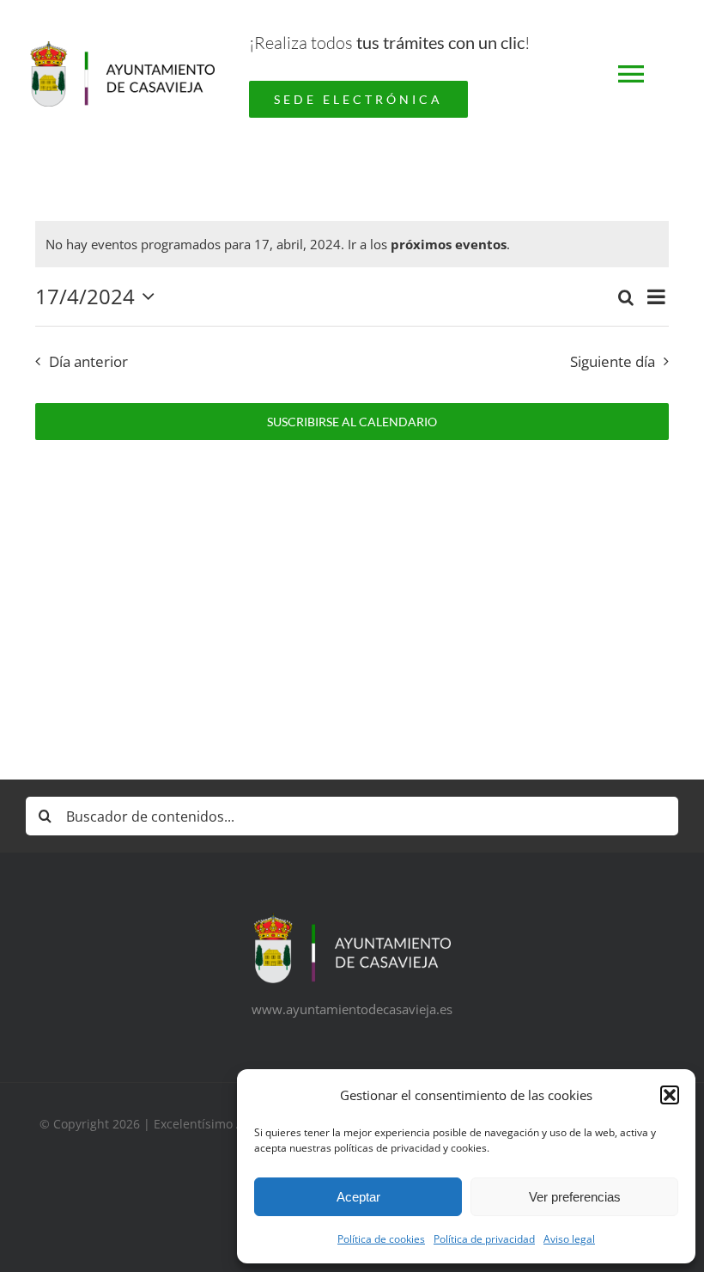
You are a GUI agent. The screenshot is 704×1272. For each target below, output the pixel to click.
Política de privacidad (484, 1239)
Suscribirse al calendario (352, 421)
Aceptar (358, 1196)
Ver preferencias (575, 1196)
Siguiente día (612, 361)
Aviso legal (569, 1239)
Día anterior (88, 361)
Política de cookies (381, 1239)
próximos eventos (449, 244)
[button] (669, 1095)
